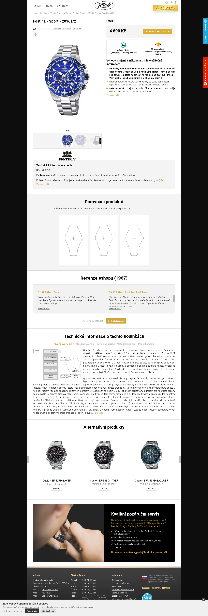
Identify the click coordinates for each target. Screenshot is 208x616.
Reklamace (116, 586)
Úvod (35, 13)
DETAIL (56, 488)
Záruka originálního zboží (123, 590)
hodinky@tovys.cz (50, 596)
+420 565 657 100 (50, 590)
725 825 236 (47, 593)
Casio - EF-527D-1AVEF (57, 480)
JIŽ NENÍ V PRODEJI (156, 31)
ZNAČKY (63, 6)
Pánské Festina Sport (75, 13)
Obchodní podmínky (120, 583)
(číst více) (99, 412)
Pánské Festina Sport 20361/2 (101, 13)
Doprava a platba (119, 593)
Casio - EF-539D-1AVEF (104, 480)
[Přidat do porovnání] (35, 34)
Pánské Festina (56, 13)
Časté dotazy (117, 580)
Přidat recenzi (117, 321)
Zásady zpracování (120, 596)
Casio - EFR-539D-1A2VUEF (151, 480)
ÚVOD (49, 6)
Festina (43, 13)
